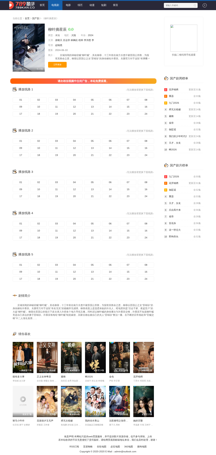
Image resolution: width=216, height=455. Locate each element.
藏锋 (63, 376)
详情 (145, 58)
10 (38, 106)
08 (146, 99)
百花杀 (183, 223)
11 (56, 106)
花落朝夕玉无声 (45, 420)
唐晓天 (58, 40)
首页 (42, 5)
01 (20, 99)
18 (38, 113)
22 (110, 113)
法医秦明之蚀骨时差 (119, 420)
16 (146, 106)
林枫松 (74, 40)
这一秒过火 (183, 229)
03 (56, 99)
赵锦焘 (58, 45)
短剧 (103, 5)
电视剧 (55, 5)
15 (128, 106)
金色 (111, 376)
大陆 (73, 35)
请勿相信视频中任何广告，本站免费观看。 (83, 81)
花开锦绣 (138, 376)
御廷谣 (183, 129)
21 (92, 113)
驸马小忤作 (18, 420)
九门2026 (183, 102)
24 (146, 113)
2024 (90, 35)
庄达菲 (66, 40)
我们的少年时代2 (183, 136)
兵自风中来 (183, 210)
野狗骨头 (183, 236)
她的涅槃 (138, 420)
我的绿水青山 (92, 420)
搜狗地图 (142, 446)
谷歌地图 (101, 446)
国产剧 (35, 18)
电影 (68, 5)
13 (92, 106)
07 (128, 99)
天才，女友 (183, 142)
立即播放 (57, 64)
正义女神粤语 (44, 376)
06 (110, 99)
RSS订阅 (74, 446)
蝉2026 (89, 376)
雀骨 (183, 123)
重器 (183, 96)
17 (20, 113)
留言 (115, 5)
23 (128, 113)
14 (110, 106)
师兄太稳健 (67, 420)
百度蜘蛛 (88, 446)
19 (56, 113)
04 (74, 99)
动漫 (91, 5)
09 (20, 106)
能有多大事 (18, 376)
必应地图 (115, 446)
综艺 (80, 5)
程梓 (80, 40)
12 (74, 106)
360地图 (128, 446)
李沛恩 (87, 40)
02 (38, 99)
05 (92, 99)
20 (74, 113)
